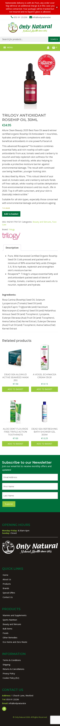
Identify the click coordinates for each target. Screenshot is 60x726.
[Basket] (53, 47)
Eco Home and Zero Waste (15, 642)
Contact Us (8, 597)
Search (54, 39)
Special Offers (9, 592)
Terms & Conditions (12, 660)
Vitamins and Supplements (15, 615)
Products (7, 584)
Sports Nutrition (10, 619)
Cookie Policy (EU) (11, 678)
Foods (5, 633)
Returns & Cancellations (13, 669)
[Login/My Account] (48, 47)
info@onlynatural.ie (42, 17)
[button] (10, 47)
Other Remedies (10, 637)
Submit (9, 504)
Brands (6, 588)
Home (5, 575)
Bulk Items (7, 628)
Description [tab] (12, 247)
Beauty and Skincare (42, 221)
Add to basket (11, 214)
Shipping (6, 664)
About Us (7, 579)
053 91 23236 (20, 17)
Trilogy (12, 229)
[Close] (57, 7)
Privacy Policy (9, 673)
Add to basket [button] (15, 389)
